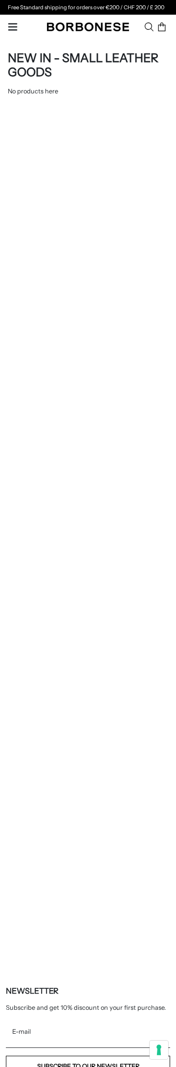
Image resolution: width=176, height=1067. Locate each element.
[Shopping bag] (161, 26)
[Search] (149, 26)
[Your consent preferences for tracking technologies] (159, 1050)
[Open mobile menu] (13, 27)
